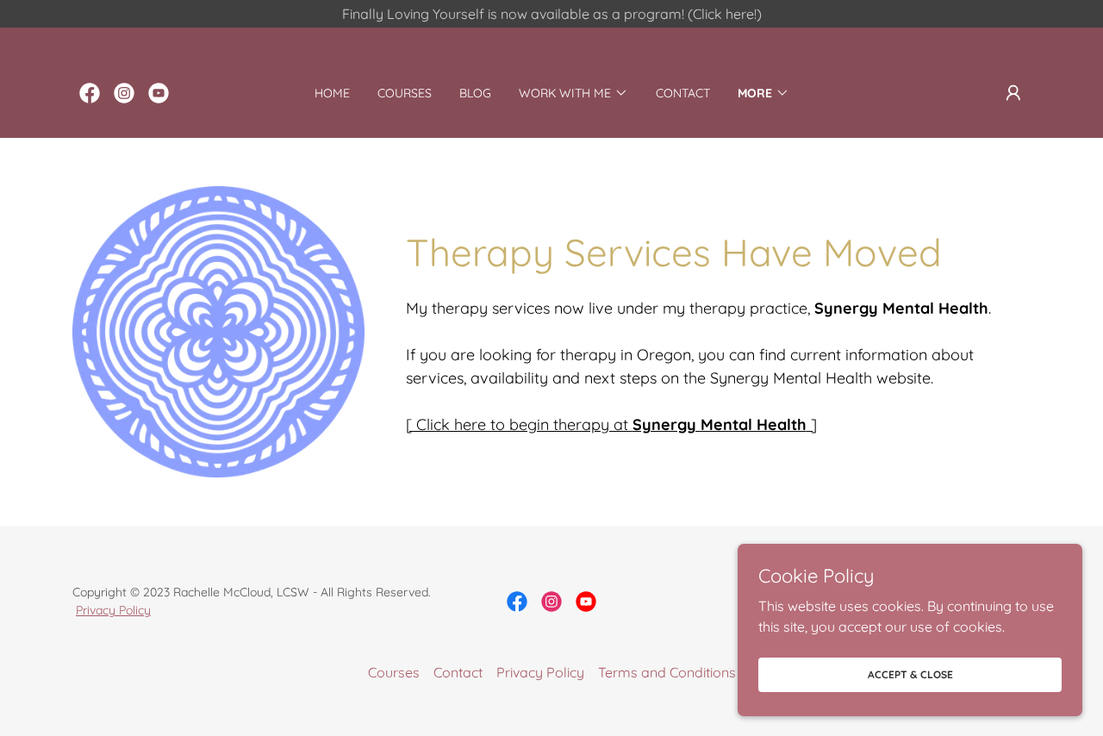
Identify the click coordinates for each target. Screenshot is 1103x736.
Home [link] (332, 93)
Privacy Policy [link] (540, 672)
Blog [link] (475, 93)
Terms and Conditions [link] (667, 672)
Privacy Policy (113, 610)
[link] (89, 93)
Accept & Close (910, 674)
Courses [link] (404, 93)
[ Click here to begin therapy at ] (611, 424)
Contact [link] (683, 93)
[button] (573, 93)
